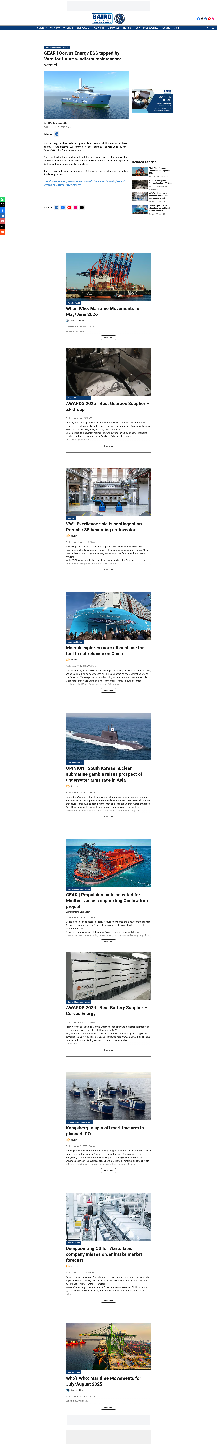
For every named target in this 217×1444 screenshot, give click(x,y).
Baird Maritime (77, 320)
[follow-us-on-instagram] (75, 207)
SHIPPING (55, 28)
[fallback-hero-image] (140, 171)
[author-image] (68, 320)
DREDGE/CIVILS (150, 28)
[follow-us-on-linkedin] (56, 134)
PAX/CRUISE (98, 28)
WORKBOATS (83, 28)
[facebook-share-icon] (3, 211)
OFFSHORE (68, 28)
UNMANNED (113, 28)
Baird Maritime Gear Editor (56, 123)
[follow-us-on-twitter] (82, 207)
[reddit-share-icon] (3, 233)
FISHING (127, 28)
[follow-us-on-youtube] (69, 207)
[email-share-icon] (3, 222)
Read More (108, 338)
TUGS (137, 28)
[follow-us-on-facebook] (63, 207)
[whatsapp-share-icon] (3, 200)
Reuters (74, 536)
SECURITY (42, 28)
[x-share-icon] (3, 206)
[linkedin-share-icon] (3, 217)
